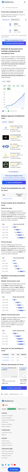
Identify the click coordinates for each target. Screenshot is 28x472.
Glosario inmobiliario (7, 424)
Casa (18, 354)
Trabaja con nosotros (7, 445)
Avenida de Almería (7, 198)
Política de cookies (6, 455)
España (6, 394)
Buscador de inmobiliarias (8, 420)
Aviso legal (4, 457)
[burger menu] (24, 2)
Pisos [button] (3, 81)
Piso (13, 354)
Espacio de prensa (6, 443)
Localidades (5, 354)
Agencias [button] (4, 122)
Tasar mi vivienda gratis (15, 182)
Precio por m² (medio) (19, 194)
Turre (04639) (5, 357)
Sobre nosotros (5, 441)
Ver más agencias (14, 171)
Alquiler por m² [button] (15, 19)
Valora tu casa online (15, 388)
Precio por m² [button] (5, 19)
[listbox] (14, 376)
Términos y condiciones (8, 451)
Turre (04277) (5, 360)
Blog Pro (4, 434)
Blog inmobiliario (6, 426)
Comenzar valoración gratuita (15, 43)
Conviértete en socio (7, 432)
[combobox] (14, 7)
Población (23, 354)
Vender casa (5, 422)
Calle (3, 195)
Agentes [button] (11, 122)
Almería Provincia (14, 394)
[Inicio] (1, 394)
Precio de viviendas (6, 418)
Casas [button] (8, 81)
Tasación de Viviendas (7, 415)
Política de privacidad (7, 453)
